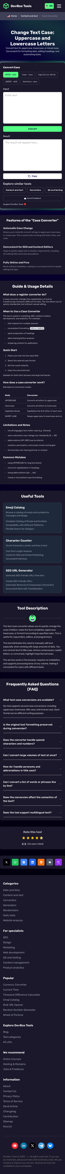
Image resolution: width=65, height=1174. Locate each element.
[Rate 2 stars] (28, 838)
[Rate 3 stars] (32, 838)
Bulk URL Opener (13, 1004)
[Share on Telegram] (24, 862)
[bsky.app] (50, 1145)
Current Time (11, 989)
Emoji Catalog (11, 999)
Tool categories (12, 1036)
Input (6, 89)
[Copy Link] (58, 862)
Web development (13, 952)
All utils (7, 1042)
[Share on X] (6, 862)
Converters (35, 190)
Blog (6, 1031)
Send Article (10, 1106)
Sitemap (8, 1121)
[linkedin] (24, 1145)
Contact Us (9, 1091)
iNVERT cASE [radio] (11, 82)
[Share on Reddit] (41, 862)
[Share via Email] (49, 862)
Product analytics (13, 967)
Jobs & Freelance (13, 1069)
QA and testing (12, 957)
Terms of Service (13, 1101)
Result (6, 136)
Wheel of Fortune (13, 1014)
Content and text (14, 190)
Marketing (9, 947)
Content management (16, 962)
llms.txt (7, 1126)
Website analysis (13, 920)
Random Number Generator (19, 1009)
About (6, 1086)
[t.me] (41, 1145)
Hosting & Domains (14, 1064)
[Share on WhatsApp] (15, 862)
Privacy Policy (11, 1096)
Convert (32, 129)
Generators (9, 905)
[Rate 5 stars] (41, 838)
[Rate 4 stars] (37, 838)
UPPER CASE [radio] (10, 75)
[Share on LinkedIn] (32, 862)
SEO (5, 937)
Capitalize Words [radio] (47, 75)
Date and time (11, 890)
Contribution (10, 1116)
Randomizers (10, 910)
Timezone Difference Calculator (21, 994)
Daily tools (9, 915)
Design (7, 942)
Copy (34, 176)
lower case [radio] (27, 75)
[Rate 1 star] (24, 838)
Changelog (9, 1111)
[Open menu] (59, 6)
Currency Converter (15, 984)
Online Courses (12, 1059)
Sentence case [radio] (30, 82)
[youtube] (15, 1145)
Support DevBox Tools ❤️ (14, 204)
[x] (32, 1145)
